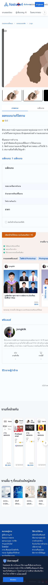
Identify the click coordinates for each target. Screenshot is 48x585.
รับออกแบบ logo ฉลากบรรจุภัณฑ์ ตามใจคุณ (41, 440)
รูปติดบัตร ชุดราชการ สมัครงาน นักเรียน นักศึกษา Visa (20, 296)
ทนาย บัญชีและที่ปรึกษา (11, 553)
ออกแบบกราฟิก (21, 23)
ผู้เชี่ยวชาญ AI (21, 12)
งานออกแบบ (7, 434)
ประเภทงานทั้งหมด (7, 23)
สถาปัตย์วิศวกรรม (8, 556)
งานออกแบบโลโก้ (29, 435)
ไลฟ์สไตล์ (5, 547)
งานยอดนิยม (7, 12)
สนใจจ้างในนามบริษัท (16, 222)
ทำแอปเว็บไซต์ (7, 544)
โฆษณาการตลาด (36, 12)
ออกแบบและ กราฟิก (9, 541)
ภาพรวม (15, 108)
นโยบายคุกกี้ (21, 574)
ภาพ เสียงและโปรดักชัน (10, 550)
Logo (31, 23)
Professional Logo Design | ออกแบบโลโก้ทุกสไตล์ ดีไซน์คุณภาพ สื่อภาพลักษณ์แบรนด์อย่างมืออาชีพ (18, 448)
